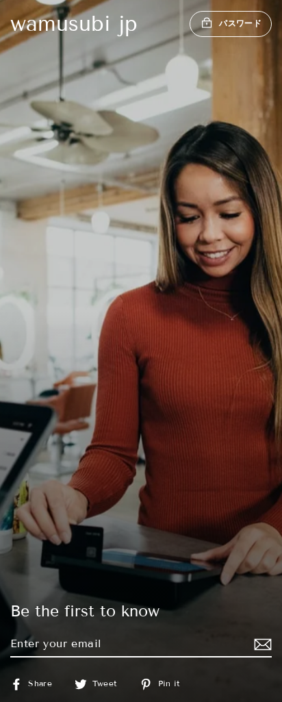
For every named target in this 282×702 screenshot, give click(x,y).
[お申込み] (261, 644)
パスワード (240, 23)
